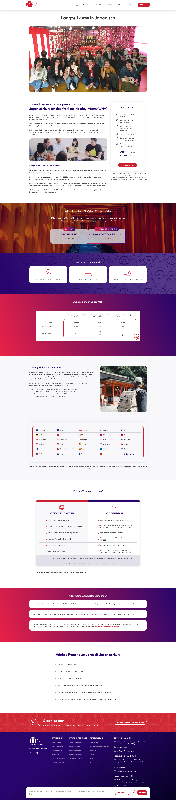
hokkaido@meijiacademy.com (127, 771)
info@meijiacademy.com (39, 748)
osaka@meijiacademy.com (126, 751)
